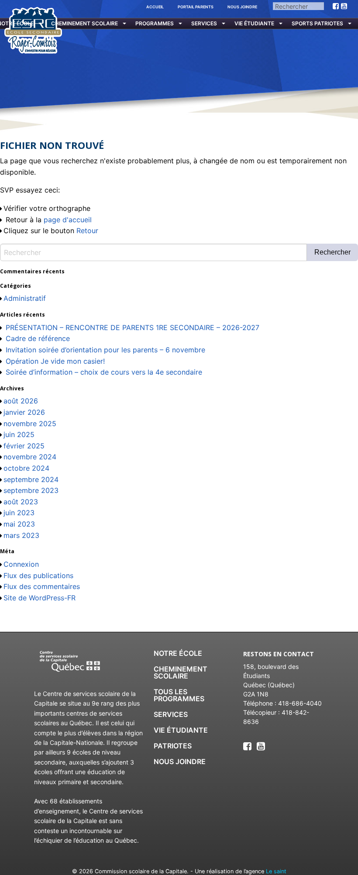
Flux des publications (38, 575)
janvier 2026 (24, 412)
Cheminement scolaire (84, 23)
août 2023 (20, 501)
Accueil (155, 6)
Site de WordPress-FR (39, 597)
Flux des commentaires (41, 586)
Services (204, 23)
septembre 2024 (31, 479)
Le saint (276, 871)
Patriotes (173, 745)
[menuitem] (86, 23)
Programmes (154, 23)
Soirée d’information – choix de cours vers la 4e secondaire (104, 372)
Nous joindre (242, 6)
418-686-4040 (300, 703)
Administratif (24, 298)
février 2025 (24, 445)
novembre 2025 (29, 423)
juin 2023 (18, 512)
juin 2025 (18, 434)
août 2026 (20, 400)
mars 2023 (21, 535)
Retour (87, 230)
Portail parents (195, 6)
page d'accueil (68, 219)
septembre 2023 (31, 490)
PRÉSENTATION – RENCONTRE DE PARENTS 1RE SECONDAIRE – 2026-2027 (132, 327)
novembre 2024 (29, 456)
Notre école (178, 653)
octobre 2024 (26, 468)
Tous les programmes (179, 695)
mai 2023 (19, 524)
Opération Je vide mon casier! (55, 361)
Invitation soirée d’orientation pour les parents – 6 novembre (105, 349)
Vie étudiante (254, 23)
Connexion (21, 564)
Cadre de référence (38, 338)
